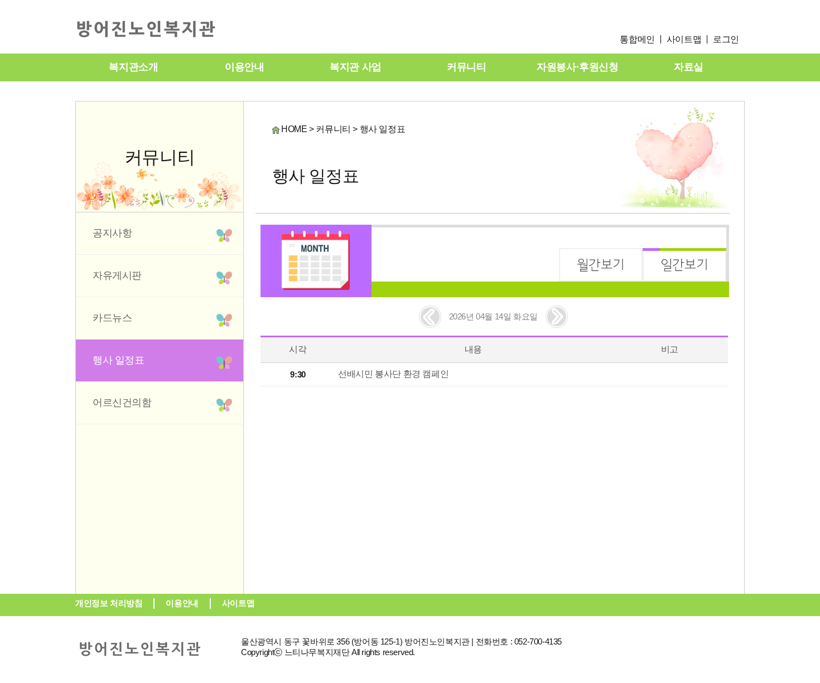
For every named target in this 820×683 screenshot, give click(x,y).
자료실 (688, 66)
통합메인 (637, 39)
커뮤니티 (466, 66)
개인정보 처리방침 (108, 603)
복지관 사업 (356, 66)
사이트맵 (684, 39)
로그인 (726, 39)
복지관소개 (133, 66)
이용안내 (244, 66)
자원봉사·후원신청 (577, 66)
